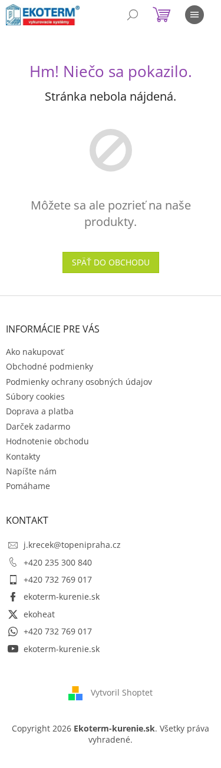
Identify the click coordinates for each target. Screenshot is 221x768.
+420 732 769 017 (58, 579)
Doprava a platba (40, 411)
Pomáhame (28, 485)
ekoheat (39, 614)
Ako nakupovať (35, 351)
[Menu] (194, 14)
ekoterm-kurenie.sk (62, 596)
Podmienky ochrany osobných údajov (79, 381)
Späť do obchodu (111, 262)
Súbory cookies (35, 396)
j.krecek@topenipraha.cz (72, 544)
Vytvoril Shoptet (122, 692)
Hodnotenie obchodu (47, 441)
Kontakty (23, 456)
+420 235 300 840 (58, 562)
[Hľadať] (132, 14)
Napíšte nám (31, 471)
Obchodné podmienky (49, 366)
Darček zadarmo (38, 426)
